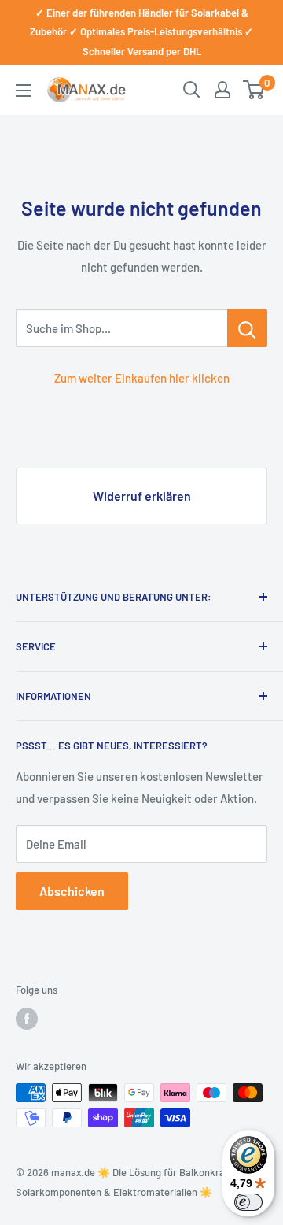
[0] (254, 89)
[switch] (248, 1202)
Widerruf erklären (142, 495)
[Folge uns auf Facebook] (27, 1019)
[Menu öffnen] (23, 90)
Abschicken (72, 890)
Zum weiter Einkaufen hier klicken (142, 378)
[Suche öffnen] (191, 89)
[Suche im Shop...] (247, 328)
